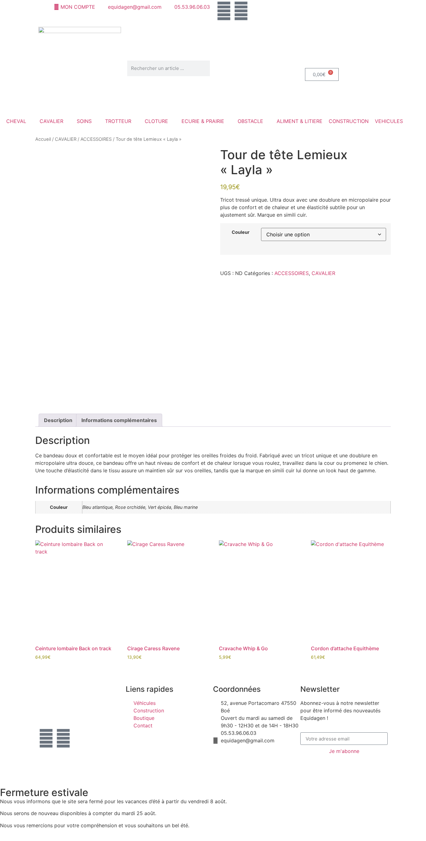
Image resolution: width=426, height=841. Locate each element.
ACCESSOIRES (96, 139)
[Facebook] (224, 11)
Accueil (43, 139)
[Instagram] (241, 11)
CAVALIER (65, 139)
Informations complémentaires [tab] (119, 420)
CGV (180, 761)
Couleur (240, 232)
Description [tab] (58, 420)
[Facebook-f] (46, 738)
